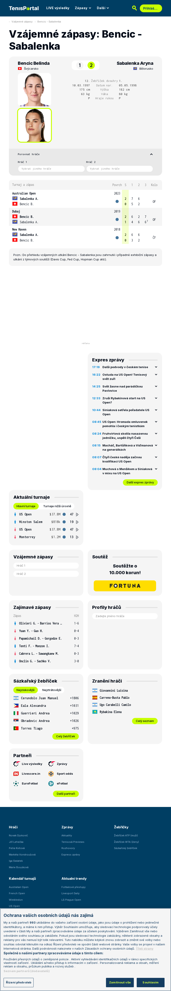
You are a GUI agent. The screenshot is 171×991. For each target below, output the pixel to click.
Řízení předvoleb (18, 982)
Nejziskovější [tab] (25, 690)
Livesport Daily (70, 893)
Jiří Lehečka (16, 841)
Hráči (13, 827)
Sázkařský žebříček (125, 848)
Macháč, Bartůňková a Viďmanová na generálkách (127, 448)
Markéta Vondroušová (22, 854)
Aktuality (66, 835)
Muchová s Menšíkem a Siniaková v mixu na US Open (127, 471)
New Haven (19, 229)
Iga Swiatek (16, 860)
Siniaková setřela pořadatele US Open (125, 412)
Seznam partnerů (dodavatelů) (27, 971)
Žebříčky (121, 827)
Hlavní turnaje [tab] (25, 506)
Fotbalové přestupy (73, 887)
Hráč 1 (22, 161)
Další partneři (66, 793)
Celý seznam (145, 721)
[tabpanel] (46, 526)
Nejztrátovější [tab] (51, 690)
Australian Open (24, 193)
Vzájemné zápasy (22, 21)
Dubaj (16, 211)
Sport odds (65, 773)
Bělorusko (146, 68)
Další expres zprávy (140, 482)
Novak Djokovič (18, 835)
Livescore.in (31, 773)
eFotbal (62, 783)
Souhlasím (150, 982)
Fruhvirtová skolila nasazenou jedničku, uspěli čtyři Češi (125, 436)
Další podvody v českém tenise (125, 367)
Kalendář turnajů (22, 878)
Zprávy (62, 764)
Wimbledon (16, 899)
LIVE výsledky (57, 8)
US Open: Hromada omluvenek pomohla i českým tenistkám (125, 424)
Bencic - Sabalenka (49, 21)
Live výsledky (32, 764)
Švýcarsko (31, 68)
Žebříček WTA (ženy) (126, 841)
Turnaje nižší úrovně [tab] (57, 506)
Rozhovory (68, 848)
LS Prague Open (71, 899)
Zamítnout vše (120, 982)
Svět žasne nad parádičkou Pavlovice (122, 389)
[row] (85, 199)
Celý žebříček (65, 736)
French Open (17, 893)
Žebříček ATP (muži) (126, 835)
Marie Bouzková (18, 867)
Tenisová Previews (72, 841)
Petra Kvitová (17, 848)
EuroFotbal (30, 783)
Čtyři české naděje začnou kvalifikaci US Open (122, 459)
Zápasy (81, 8)
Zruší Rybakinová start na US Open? (123, 400)
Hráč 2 (91, 161)
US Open (14, 906)
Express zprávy (70, 854)
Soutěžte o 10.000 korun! (125, 569)
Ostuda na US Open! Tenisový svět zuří (124, 377)
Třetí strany (144, 948)
